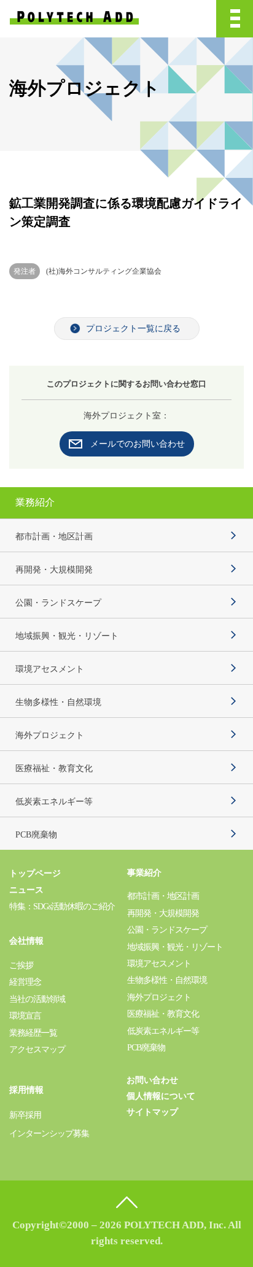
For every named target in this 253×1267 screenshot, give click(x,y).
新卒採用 (25, 1115)
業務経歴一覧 (33, 1033)
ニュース (26, 890)
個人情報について (160, 1096)
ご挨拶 (21, 965)
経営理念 (25, 982)
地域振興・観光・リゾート (67, 636)
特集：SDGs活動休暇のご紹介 (62, 906)
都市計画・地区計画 (54, 536)
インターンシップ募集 (49, 1133)
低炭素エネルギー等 (54, 801)
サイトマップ (152, 1112)
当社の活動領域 (37, 999)
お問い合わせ (152, 1080)
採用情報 (26, 1090)
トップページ (35, 873)
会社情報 (26, 940)
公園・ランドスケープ (58, 602)
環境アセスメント (49, 669)
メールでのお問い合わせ (137, 444)
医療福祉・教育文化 (54, 768)
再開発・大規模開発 (54, 569)
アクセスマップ (37, 1049)
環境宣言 (25, 1015)
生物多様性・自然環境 (58, 702)
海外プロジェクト (49, 735)
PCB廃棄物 (36, 834)
